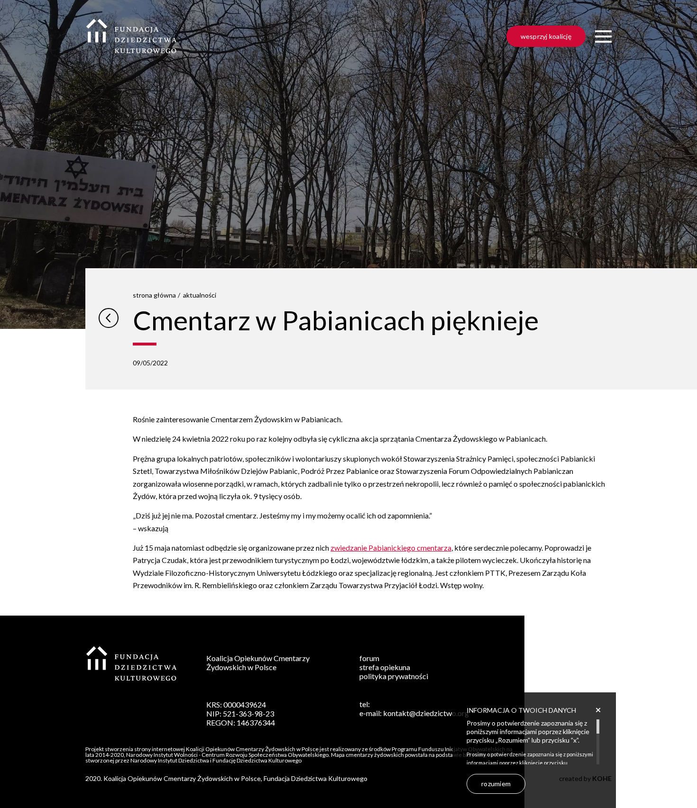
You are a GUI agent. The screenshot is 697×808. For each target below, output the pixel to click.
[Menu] (603, 36)
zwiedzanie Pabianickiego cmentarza (390, 547)
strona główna (154, 295)
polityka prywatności (393, 676)
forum (369, 658)
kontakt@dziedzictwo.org (426, 712)
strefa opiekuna (384, 667)
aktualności (199, 295)
